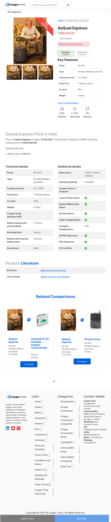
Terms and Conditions (40, 447)
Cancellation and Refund (42, 462)
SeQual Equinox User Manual (55, 276)
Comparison (40, 434)
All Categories (67, 401)
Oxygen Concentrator (67, 409)
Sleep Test (66, 466)
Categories (40, 418)
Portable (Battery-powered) (76, 20)
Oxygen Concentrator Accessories (67, 420)
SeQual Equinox (13, 340)
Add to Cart (27, 518)
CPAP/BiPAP (66, 442)
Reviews (38, 423)
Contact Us (40, 469)
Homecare (39, 440)
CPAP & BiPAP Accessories (67, 459)
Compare (28, 364)
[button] (50, 41)
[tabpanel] (28, 339)
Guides (38, 407)
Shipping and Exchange (41, 477)
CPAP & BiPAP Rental (67, 450)
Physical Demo (82, 53)
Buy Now (82, 518)
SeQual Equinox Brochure (53, 270)
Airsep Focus (92, 339)
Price (37, 429)
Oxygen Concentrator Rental (67, 433)
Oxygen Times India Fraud (41, 492)
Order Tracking (42, 484)
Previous (3, 343)
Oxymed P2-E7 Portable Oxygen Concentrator (40, 343)
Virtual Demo (65, 53)
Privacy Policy (41, 455)
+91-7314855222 (96, 437)
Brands (38, 412)
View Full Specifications (68, 103)
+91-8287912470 (90, 443)
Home (37, 401)
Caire (60, 20)
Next (108, 343)
